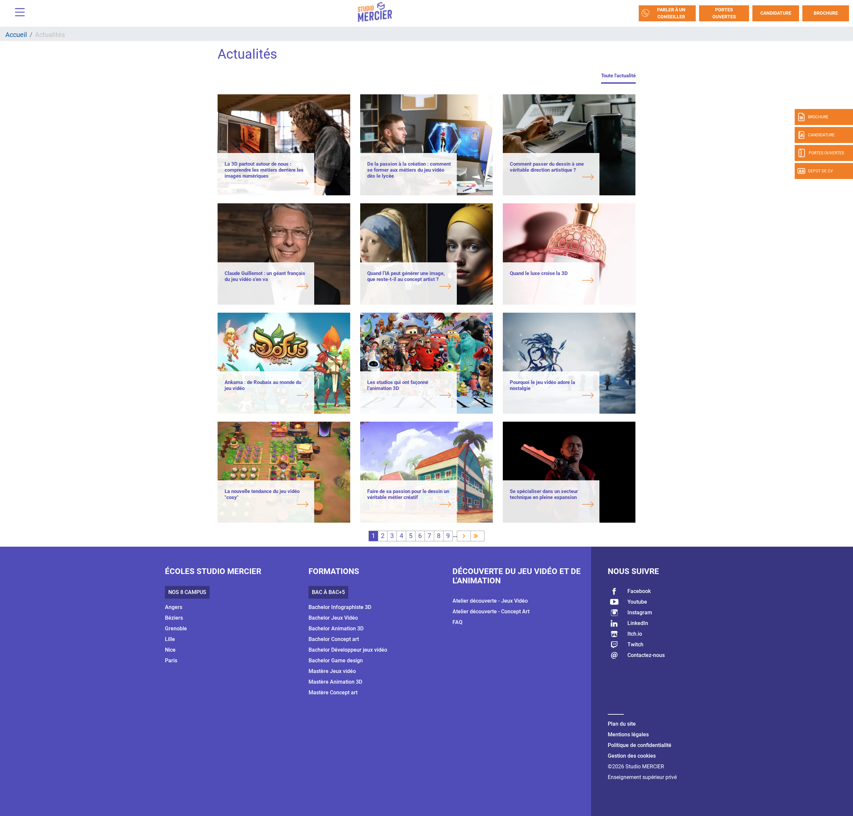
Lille (170, 639)
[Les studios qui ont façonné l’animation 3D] (409, 396)
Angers (173, 607)
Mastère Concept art (333, 692)
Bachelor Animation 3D (336, 628)
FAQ (457, 622)
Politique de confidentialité (639, 745)
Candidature (775, 13)
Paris (171, 660)
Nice (170, 650)
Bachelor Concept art (334, 639)
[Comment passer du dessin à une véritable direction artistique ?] (551, 177)
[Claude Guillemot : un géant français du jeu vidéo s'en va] (266, 287)
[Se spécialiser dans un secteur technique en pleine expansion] (551, 505)
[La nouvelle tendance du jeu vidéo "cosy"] (266, 505)
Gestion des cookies (632, 756)
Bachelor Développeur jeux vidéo (348, 650)
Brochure (826, 13)
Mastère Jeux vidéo (332, 671)
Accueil (16, 35)
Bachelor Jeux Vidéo (333, 618)
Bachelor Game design (336, 660)
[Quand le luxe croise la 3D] (551, 281)
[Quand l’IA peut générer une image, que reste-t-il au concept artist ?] (409, 287)
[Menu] (17, 13)
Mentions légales (628, 734)
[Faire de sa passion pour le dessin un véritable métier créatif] (409, 505)
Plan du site (622, 724)
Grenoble (176, 628)
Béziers (174, 618)
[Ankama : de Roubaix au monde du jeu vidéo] (266, 396)
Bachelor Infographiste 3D (340, 607)
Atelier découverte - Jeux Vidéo (490, 601)
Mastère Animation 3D (335, 682)
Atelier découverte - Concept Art (490, 611)
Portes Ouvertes (724, 13)
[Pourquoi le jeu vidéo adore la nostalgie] (551, 396)
